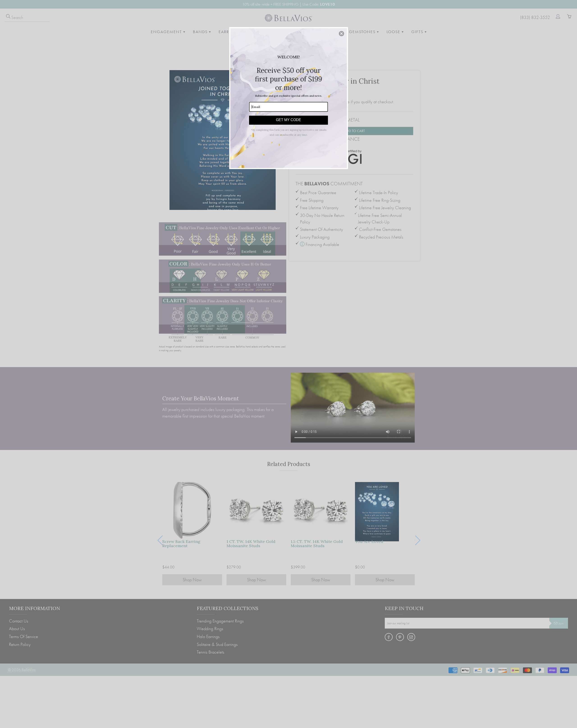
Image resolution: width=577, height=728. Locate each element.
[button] (341, 33)
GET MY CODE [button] (288, 120)
